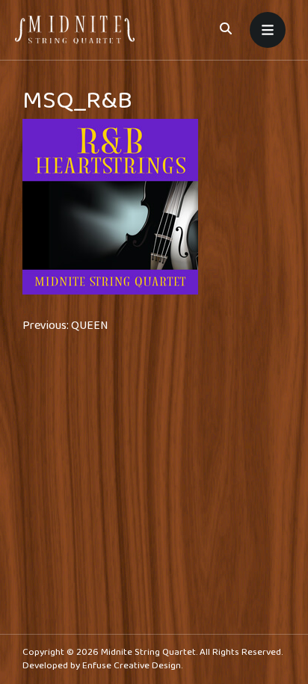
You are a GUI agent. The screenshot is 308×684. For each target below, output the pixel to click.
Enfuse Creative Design (131, 666)
